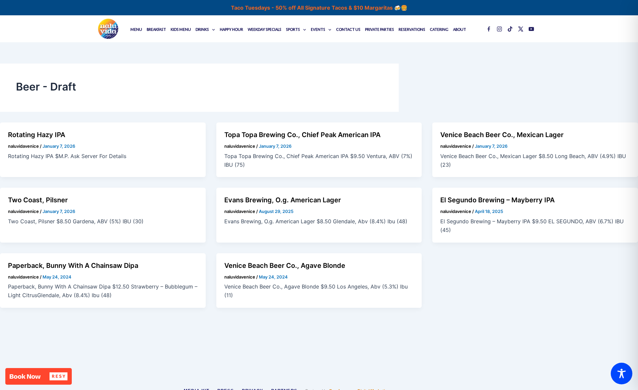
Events (318, 29)
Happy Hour (231, 29)
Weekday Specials (264, 29)
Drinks (202, 29)
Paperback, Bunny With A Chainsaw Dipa (73, 266)
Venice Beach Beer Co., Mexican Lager (502, 135)
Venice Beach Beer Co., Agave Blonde (284, 266)
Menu (136, 29)
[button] (38, 376)
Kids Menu (180, 29)
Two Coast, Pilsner (38, 200)
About (459, 29)
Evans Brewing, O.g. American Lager (282, 200)
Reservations (411, 29)
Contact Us (348, 29)
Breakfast (156, 29)
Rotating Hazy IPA (36, 135)
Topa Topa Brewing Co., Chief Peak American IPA (302, 135)
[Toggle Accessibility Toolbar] (621, 373)
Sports (293, 29)
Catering (439, 29)
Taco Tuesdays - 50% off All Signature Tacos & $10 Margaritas (312, 7)
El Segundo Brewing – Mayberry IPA (497, 200)
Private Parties (379, 29)
